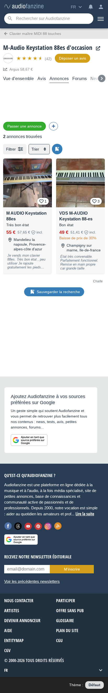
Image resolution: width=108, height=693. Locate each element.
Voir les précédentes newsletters (32, 581)
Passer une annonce (24, 126)
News (95, 78)
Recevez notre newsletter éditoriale (38, 557)
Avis (41, 78)
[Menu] (101, 19)
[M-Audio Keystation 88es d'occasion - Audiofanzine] (24, 6)
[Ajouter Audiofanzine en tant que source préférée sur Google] (29, 440)
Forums (79, 78)
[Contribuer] (53, 126)
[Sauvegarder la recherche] (57, 149)
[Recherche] (9, 18)
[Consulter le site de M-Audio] (96, 48)
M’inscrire (72, 569)
